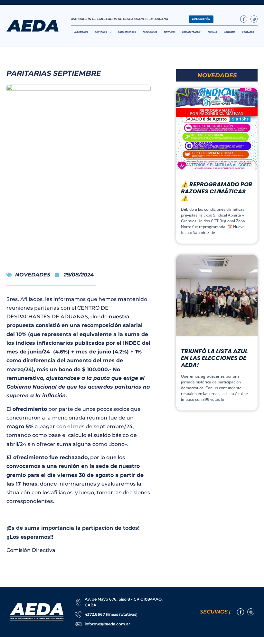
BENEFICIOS (169, 32)
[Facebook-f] (243, 19)
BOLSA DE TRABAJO (191, 32)
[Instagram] (254, 19)
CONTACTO (248, 32)
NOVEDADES (229, 32)
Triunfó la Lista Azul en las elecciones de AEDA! (214, 358)
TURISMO (212, 32)
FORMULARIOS (150, 32)
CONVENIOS (101, 32)
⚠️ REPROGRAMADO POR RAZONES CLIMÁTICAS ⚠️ (216, 191)
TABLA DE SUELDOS (127, 32)
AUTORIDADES (81, 32)
